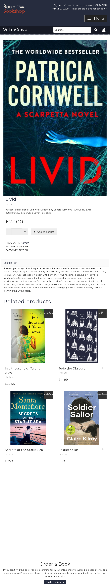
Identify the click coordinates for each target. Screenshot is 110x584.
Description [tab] (10, 263)
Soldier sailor (68, 450)
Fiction (9, 204)
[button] (50, 368)
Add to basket (45, 231)
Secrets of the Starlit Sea (24, 450)
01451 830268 (60, 8)
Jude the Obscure (72, 368)
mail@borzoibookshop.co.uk (89, 8)
